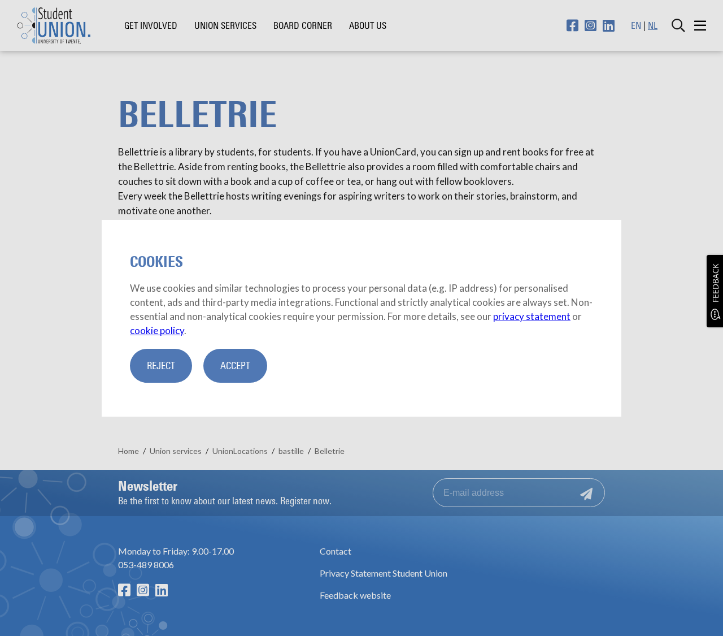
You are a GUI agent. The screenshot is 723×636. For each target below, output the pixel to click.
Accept (235, 366)
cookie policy (157, 330)
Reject (161, 366)
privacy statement (531, 316)
